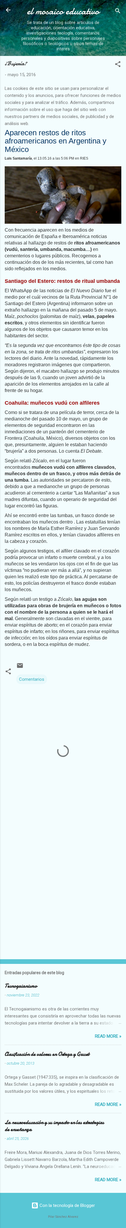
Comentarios (31, 679)
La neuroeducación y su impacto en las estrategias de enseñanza (54, 1126)
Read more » (108, 1036)
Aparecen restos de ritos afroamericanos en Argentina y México (55, 141)
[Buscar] (117, 12)
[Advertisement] (63, 887)
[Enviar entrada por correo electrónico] (19, 667)
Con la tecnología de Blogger (66, 1205)
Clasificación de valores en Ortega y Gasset (47, 1054)
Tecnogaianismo (21, 986)
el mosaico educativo (63, 11)
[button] (117, 65)
